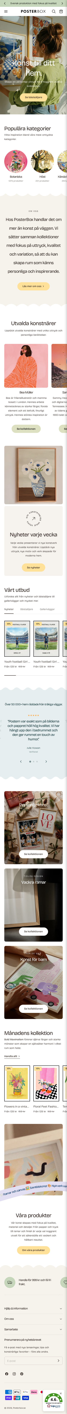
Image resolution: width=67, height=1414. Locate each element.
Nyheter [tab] (9, 609)
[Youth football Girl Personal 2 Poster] (46, 639)
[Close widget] (61, 1393)
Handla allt (10, 1056)
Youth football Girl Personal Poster (17, 661)
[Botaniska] (15, 161)
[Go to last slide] (21, 761)
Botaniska (16, 176)
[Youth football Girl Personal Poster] (17, 639)
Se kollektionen (26, 428)
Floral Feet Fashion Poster (46, 1106)
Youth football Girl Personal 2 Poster (46, 661)
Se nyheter (33, 567)
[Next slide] (46, 761)
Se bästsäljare (33, 97)
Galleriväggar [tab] (47, 609)
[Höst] (42, 161)
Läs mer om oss (32, 286)
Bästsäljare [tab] (26, 609)
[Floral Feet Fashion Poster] (46, 1083)
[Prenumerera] (58, 1360)
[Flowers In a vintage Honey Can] (17, 1083)
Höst (42, 176)
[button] (6, 11)
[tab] (33, 110)
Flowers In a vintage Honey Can (17, 1106)
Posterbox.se (19, 1408)
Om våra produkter (33, 1250)
